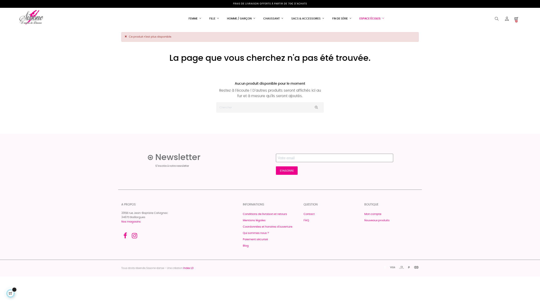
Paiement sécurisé (255, 239)
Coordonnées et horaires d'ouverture (267, 226)
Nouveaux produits (377, 220)
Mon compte (372, 214)
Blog (246, 245)
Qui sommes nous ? (256, 233)
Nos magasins (131, 221)
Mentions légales (254, 220)
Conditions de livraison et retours (265, 214)
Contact (309, 214)
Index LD (188, 268)
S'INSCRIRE (287, 170)
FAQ (306, 220)
